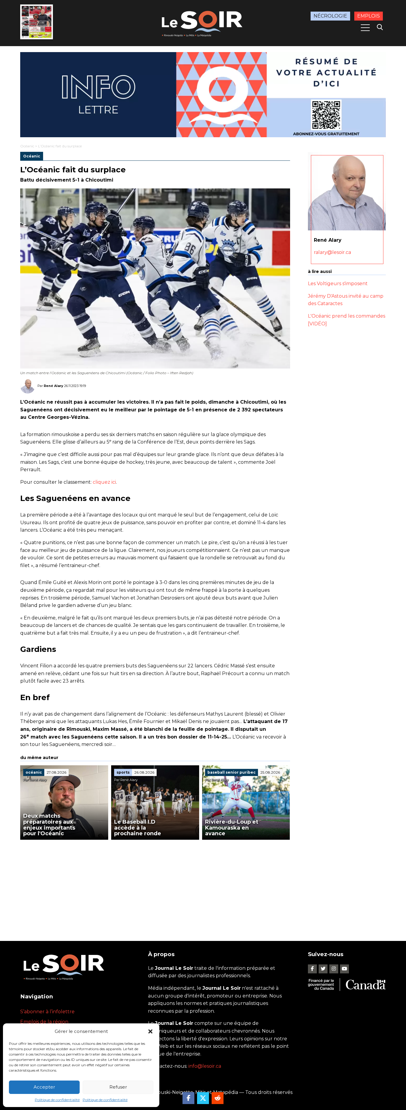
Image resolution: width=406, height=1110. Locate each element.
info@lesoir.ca (204, 1066)
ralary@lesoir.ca (332, 252)
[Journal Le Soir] (203, 22)
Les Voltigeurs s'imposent (338, 283)
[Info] (203, 94)
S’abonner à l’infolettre (47, 1011)
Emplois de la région (44, 1022)
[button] (150, 1031)
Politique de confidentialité (57, 1099)
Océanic (27, 146)
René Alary (53, 386)
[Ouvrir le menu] (365, 27)
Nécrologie (330, 16)
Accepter (44, 1087)
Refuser (118, 1087)
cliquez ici (104, 482)
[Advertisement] (155, 884)
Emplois (368, 16)
